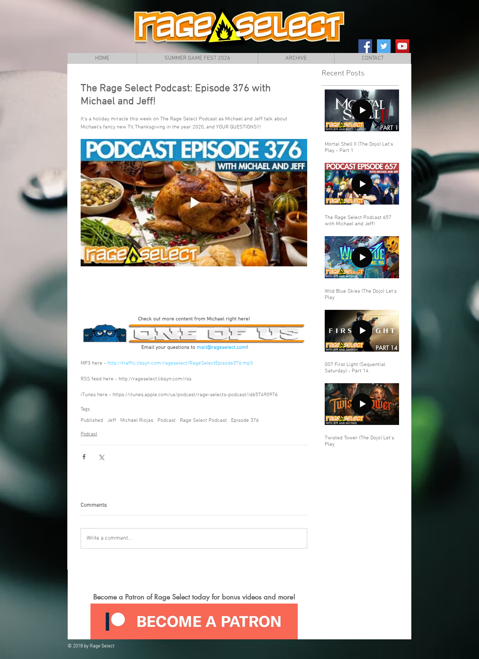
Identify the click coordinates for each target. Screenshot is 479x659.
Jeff (111, 420)
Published (92, 420)
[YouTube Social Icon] (402, 46)
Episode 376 (245, 420)
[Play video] (194, 202)
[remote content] (194, 290)
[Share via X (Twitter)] (101, 456)
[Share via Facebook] (84, 456)
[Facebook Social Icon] (365, 46)
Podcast (166, 420)
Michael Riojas (136, 420)
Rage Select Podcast (203, 420)
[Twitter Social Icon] (384, 46)
